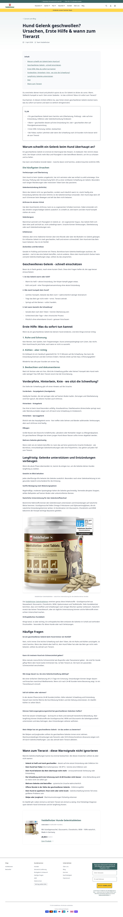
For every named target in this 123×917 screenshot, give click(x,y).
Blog (83, 6)
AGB (35, 878)
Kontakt (69, 6)
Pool (54, 6)
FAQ (29, 80)
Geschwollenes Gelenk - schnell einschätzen (44, 65)
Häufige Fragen (38, 875)
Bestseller (8, 869)
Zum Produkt (46, 841)
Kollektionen (9, 866)
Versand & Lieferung (40, 869)
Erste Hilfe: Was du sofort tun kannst (41, 69)
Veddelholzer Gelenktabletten (37, 601)
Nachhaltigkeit (67, 875)
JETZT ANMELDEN (104, 885)
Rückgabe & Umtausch (41, 872)
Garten (47, 6)
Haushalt (61, 6)
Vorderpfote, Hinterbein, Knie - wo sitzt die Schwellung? (48, 72)
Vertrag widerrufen (41, 884)
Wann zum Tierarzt (34, 84)
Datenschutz (38, 881)
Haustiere (38, 6)
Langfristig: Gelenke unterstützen (40, 76)
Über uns (77, 6)
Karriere (65, 872)
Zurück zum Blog (30, 19)
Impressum (66, 878)
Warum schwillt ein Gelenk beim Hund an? (43, 61)
